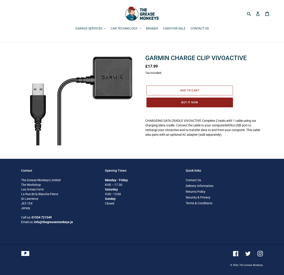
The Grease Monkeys (251, 265)
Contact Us (193, 180)
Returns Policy (195, 191)
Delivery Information (199, 186)
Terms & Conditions (199, 203)
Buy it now (189, 102)
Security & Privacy (198, 197)
